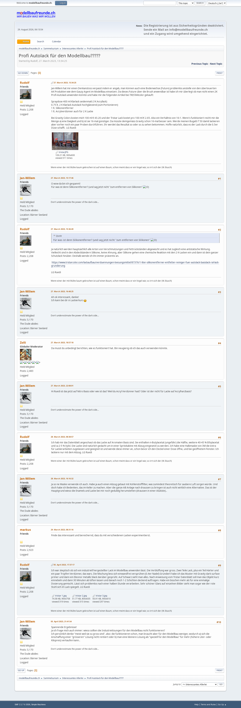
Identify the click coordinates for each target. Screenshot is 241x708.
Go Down (23, 73)
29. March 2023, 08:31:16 (62, 529)
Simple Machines (38, 704)
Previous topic (199, 63)
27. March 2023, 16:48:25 (62, 291)
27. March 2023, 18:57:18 (62, 342)
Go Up (21, 670)
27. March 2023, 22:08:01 (62, 385)
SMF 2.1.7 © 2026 (22, 704)
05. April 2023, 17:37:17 (64, 564)
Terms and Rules (208, 704)
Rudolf (24, 83)
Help (196, 704)
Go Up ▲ (222, 704)
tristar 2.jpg (81, 595)
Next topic (216, 63)
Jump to (176, 684)
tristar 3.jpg (101, 595)
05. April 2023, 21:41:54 (61, 621)
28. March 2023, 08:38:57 (62, 436)
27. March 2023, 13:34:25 (65, 82)
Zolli (23, 342)
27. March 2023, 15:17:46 (62, 178)
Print (219, 73)
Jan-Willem (27, 178)
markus (25, 530)
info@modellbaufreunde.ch (188, 30)
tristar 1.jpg (61, 595)
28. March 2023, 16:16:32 (62, 478)
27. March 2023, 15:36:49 (62, 229)
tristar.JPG (63, 152)
